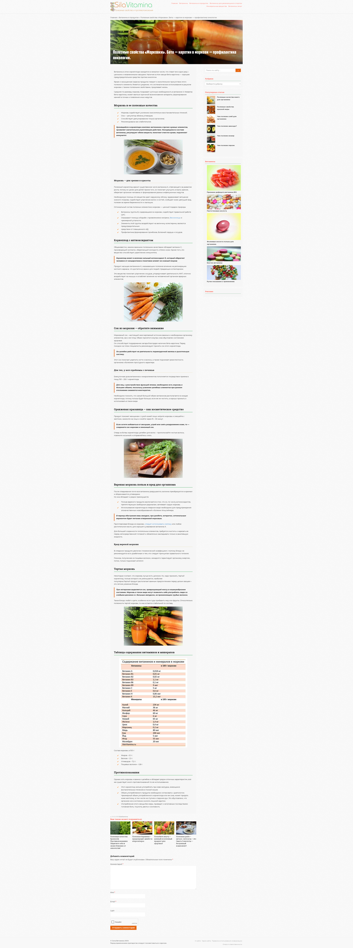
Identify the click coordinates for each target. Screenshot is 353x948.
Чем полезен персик (226, 145)
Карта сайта (206, 941)
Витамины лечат (235, 6)
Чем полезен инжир (225, 136)
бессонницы (175, 218)
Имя (112, 892)
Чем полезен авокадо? (227, 126)
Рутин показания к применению (221, 281)
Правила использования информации (227, 941)
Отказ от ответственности (232, 944)
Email (113, 902)
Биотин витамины (214, 263)
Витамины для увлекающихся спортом (226, 3)
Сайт (112, 911)
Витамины (183, 3)
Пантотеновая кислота (217, 211)
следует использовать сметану (158, 524)
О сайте (198, 941)
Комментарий (116, 864)
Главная (174, 3)
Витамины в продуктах (198, 3)
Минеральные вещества (216, 6)
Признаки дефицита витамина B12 (222, 192)
